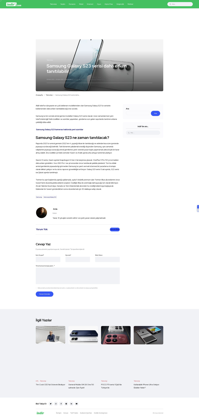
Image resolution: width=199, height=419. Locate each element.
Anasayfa (39, 95)
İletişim (58, 413)
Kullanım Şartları (86, 413)
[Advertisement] (99, 23)
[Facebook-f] (61, 404)
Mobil (81, 4)
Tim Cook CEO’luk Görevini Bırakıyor (50, 384)
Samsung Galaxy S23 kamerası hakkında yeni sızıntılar (59, 129)
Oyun (99, 4)
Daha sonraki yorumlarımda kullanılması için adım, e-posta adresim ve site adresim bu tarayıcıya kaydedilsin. (68, 288)
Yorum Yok (76, 79)
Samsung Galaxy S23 (96, 79)
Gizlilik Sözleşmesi (100, 413)
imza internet (158, 413)
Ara (127, 108)
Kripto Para (109, 4)
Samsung (84, 79)
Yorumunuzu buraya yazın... (45, 266)
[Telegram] (66, 404)
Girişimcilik (120, 4)
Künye (66, 413)
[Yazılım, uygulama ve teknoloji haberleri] (13, 4)
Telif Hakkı (74, 413)
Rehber (130, 4)
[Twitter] (51, 404)
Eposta (68, 255)
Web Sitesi (98, 255)
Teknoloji (53, 4)
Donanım (72, 4)
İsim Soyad (40, 255)
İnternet (90, 4)
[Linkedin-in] (71, 404)
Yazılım (62, 4)
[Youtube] (77, 404)
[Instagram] (56, 404)
